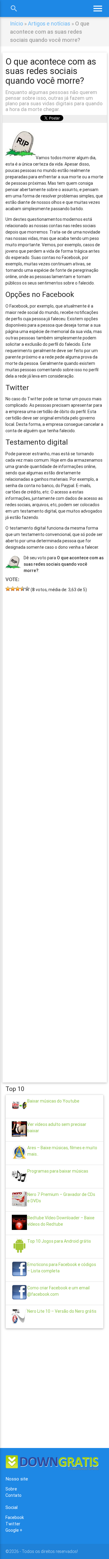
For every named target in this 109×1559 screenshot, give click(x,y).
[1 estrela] (7, 588)
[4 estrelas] (22, 588)
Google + (13, 1530)
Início (16, 23)
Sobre (11, 1489)
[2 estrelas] (12, 588)
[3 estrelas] (17, 588)
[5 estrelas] (27, 588)
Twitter (12, 1524)
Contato (13, 1495)
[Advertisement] (54, 828)
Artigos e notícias (49, 23)
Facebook (14, 1517)
